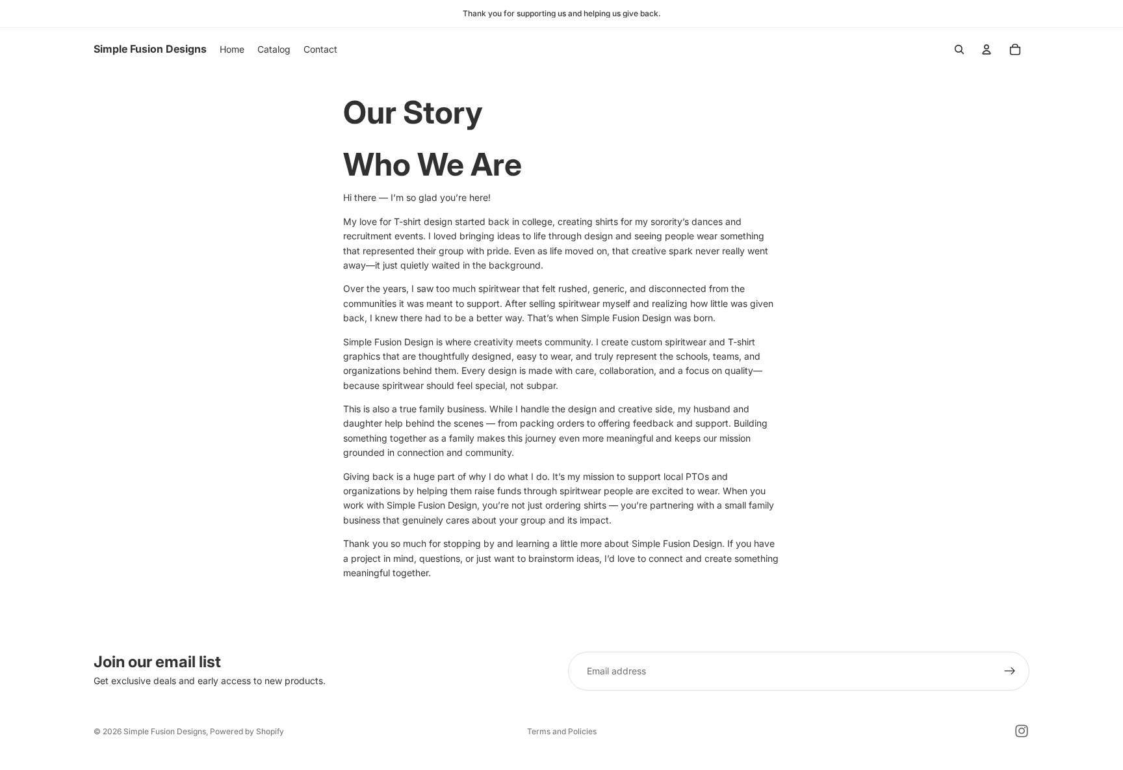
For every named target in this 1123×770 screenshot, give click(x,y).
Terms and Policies (562, 731)
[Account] (986, 49)
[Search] (959, 49)
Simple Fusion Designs (164, 731)
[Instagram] (1021, 731)
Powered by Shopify (247, 731)
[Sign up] (1010, 671)
